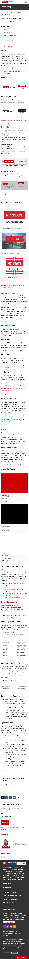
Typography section (13, 726)
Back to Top (4, 194)
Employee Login (21, 957)
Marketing (6, 7)
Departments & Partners (10, 892)
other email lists (15, 827)
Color (4, 43)
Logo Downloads (8, 38)
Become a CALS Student (10, 899)
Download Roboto (10, 632)
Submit (5, 823)
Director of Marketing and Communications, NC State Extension (19, 844)
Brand (2, 12)
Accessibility (14, 953)
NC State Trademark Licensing (12, 419)
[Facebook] (4, 926)
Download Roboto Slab (11, 680)
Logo (4, 29)
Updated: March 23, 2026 (7, 22)
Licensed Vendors (8, 40)
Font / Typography (8, 46)
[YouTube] (11, 926)
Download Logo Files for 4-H (13, 385)
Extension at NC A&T (9, 902)
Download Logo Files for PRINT (13, 350)
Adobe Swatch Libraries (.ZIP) (13, 597)
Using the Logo (7, 32)
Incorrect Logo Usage (9, 35)
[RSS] (14, 926)
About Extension (7, 887)
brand (3, 857)
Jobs (4, 890)
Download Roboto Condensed (13, 635)
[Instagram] (7, 926)
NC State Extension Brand (13, 12)
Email (3, 813)
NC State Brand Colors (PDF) (13, 465)
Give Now (5, 905)
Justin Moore (16, 841)
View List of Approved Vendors (13, 416)
